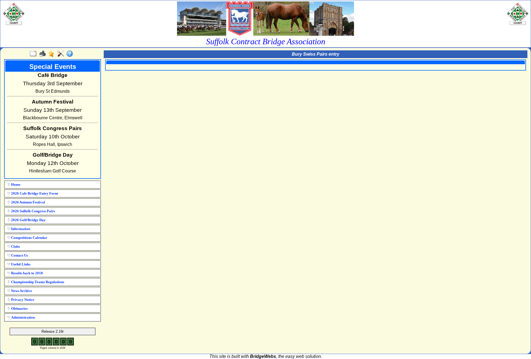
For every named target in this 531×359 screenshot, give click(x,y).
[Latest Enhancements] (52, 54)
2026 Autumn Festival (27, 202)
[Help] (71, 54)
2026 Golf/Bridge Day (28, 220)
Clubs (15, 246)
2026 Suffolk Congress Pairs (32, 211)
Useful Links (20, 264)
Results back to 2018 (26, 273)
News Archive (21, 291)
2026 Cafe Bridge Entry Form (34, 193)
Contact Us (19, 255)
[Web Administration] (61, 54)
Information (20, 229)
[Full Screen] (34, 54)
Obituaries (19, 308)
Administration (22, 317)
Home (15, 184)
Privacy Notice (22, 300)
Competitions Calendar (28, 238)
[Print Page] (43, 54)
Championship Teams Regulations (37, 282)
